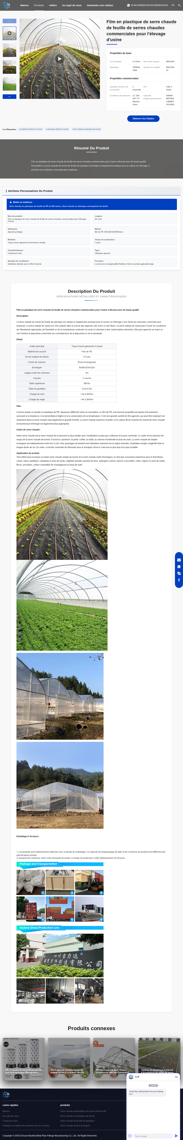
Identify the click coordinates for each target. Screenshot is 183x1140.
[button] (9, 96)
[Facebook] (179, 580)
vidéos (53, 5)
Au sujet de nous (72, 5)
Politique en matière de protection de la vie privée (26, 1126)
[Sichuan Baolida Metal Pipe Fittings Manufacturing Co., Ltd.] (6, 5)
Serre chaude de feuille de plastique (77, 1121)
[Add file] (130, 1136)
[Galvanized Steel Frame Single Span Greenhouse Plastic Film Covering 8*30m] (60, 59)
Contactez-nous (10, 1121)
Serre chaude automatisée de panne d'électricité (83, 1111)
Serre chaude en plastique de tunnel (77, 1116)
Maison (24, 5)
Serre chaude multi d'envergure (75, 1126)
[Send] (176, 1136)
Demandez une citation (100, 5)
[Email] (179, 560)
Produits (39, 5)
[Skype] (179, 573)
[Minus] (176, 1077)
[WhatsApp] (179, 566)
